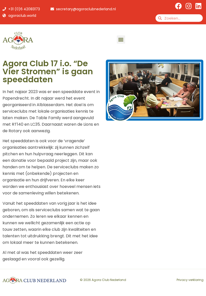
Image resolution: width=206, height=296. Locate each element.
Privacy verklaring (190, 280)
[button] (121, 39)
